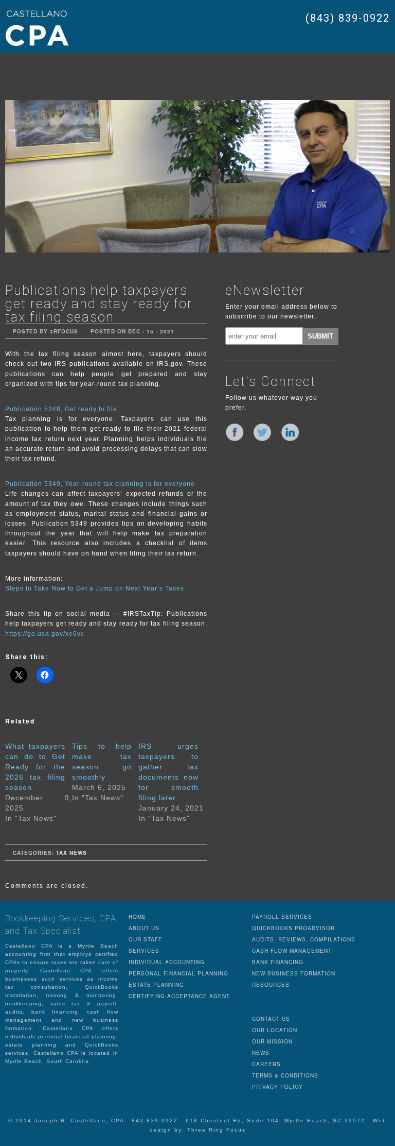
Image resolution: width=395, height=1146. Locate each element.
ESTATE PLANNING (156, 984)
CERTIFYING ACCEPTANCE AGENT (179, 996)
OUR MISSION (272, 1041)
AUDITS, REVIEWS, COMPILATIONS (303, 939)
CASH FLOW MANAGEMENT (292, 950)
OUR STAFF (145, 939)
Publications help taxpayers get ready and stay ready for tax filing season (99, 303)
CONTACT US (271, 1018)
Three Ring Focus (216, 1130)
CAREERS (266, 1064)
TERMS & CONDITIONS (285, 1075)
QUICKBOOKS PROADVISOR (293, 928)
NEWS (261, 1052)
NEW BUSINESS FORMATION (293, 973)
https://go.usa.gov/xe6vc (44, 633)
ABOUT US (144, 928)
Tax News (71, 852)
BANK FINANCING (277, 962)
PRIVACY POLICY (277, 1086)
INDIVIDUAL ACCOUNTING (167, 962)
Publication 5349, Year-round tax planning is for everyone (100, 483)
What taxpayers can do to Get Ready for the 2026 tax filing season (35, 766)
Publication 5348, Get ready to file (61, 409)
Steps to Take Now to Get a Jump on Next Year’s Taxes (94, 588)
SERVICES (144, 950)
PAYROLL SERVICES (282, 916)
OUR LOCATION (274, 1030)
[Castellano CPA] (37, 28)
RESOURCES (271, 984)
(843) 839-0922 (348, 18)
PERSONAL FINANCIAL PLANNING (178, 973)
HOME (137, 916)
